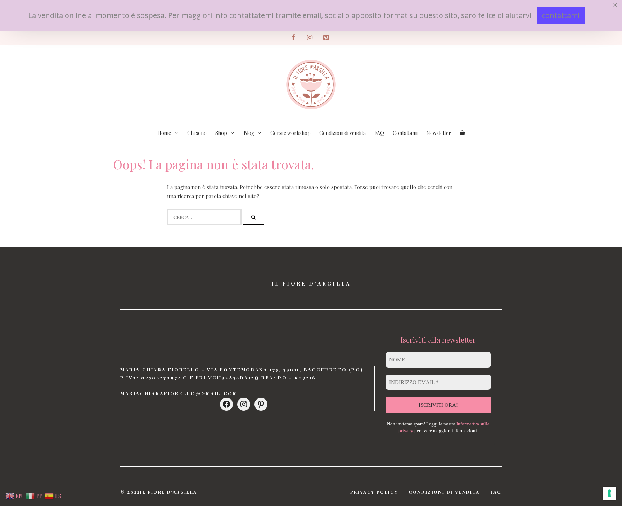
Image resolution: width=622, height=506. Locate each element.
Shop (221, 132)
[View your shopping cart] (462, 133)
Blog (249, 132)
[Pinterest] (326, 38)
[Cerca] (253, 217)
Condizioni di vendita (342, 132)
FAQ (379, 132)
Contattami (405, 132)
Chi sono (197, 132)
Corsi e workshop (290, 132)
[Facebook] (293, 38)
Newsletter (438, 132)
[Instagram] (309, 38)
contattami (561, 15)
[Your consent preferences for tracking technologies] (609, 493)
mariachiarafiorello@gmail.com (179, 393)
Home (164, 132)
